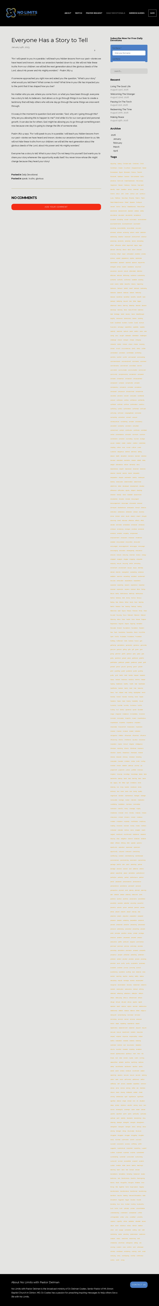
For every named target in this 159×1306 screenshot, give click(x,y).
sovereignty (119, 1109)
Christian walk (127, 163)
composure (121, 391)
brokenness (127, 318)
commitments (114, 366)
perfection (113, 877)
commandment (126, 361)
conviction (128, 434)
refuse (129, 1002)
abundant (121, 215)
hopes (119, 701)
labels (140, 774)
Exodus (133, 172)
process (139, 937)
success (127, 1144)
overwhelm (133, 860)
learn (139, 778)
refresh (140, 998)
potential (126, 903)
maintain (120, 795)
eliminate (119, 525)
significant (140, 1096)
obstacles (137, 838)
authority (120, 280)
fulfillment (120, 641)
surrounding (139, 1157)
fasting (112, 602)
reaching (118, 976)
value (112, 1225)
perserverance (127, 881)
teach (118, 1170)
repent (138, 1023)
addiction (143, 232)
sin (137, 1101)
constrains (128, 426)
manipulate (113, 800)
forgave (143, 619)
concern (126, 396)
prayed (117, 912)
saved (112, 1071)
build (111, 323)
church (118, 348)
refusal (118, 1002)
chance (120, 340)
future (136, 641)
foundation (134, 628)
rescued (112, 1032)
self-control (127, 1079)
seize (121, 1079)
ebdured (124, 520)
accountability (121, 228)
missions (126, 817)
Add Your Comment (56, 207)
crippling (112, 447)
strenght (132, 1122)
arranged (113, 267)
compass (121, 383)
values (144, 1221)
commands (135, 361)
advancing (113, 241)
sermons (143, 1084)
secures (126, 1075)
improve (119, 731)
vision (112, 1230)
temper (131, 1170)
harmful (137, 679)
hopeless (113, 701)
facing (143, 589)
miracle (144, 813)
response (125, 1036)
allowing (118, 249)
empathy (126, 533)
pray (139, 912)
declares (143, 456)
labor (145, 774)
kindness (140, 770)
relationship (113, 1010)
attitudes (113, 275)
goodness (118, 658)
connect (128, 417)
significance (132, 1096)
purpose (119, 967)
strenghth (126, 1122)
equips (129, 568)
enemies (132, 555)
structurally (130, 1131)
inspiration (113, 744)
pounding (133, 903)
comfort (119, 357)
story (144, 1118)
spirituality (136, 1114)
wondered (119, 1251)
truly (122, 1204)
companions (132, 374)
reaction (125, 976)
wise (124, 1247)
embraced (134, 525)
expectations (128, 580)
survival (120, 1161)
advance (143, 237)
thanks (112, 1182)
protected (126, 955)
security (137, 1075)
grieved (112, 666)
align (140, 245)
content (121, 430)
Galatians (120, 176)
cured (139, 447)
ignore (134, 709)
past (130, 869)
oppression (137, 847)
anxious (112, 258)
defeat (139, 460)
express (127, 589)
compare (113, 378)
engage (126, 559)
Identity (112, 189)
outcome (121, 851)
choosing (141, 344)
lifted (123, 783)
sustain (112, 1165)
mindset (120, 813)
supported (129, 1148)
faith (123, 598)
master (127, 800)
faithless (118, 598)
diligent (133, 490)
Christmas (136, 163)
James (130, 189)
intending (120, 748)
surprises (126, 1152)
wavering (126, 1234)
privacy (130, 933)
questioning (113, 972)
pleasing (127, 894)
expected (113, 585)
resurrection (130, 1045)
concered (113, 396)
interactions (125, 752)
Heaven (120, 185)
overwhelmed (114, 860)
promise (126, 946)
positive (119, 899)
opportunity (113, 847)
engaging (132, 559)
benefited (126, 297)
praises (142, 907)
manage (143, 795)
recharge (126, 980)
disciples (121, 499)
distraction (129, 512)
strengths (121, 1127)
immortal (113, 718)
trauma (119, 1195)
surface (112, 1152)
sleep (112, 1105)
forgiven (121, 623)
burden (131, 323)
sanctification (119, 1066)
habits (121, 675)
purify (123, 963)
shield (140, 1092)
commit (139, 366)
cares (141, 331)
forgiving (132, 623)
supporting (137, 1148)
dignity (127, 490)
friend (135, 632)
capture (125, 331)
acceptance (137, 215)
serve (117, 1088)
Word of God (141, 206)
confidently (141, 400)
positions (113, 899)
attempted (132, 271)
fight (119, 611)
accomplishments (115, 224)
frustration (138, 636)
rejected (112, 1006)
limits (139, 783)
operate (133, 843)
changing (138, 340)
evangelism (125, 572)
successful (120, 1144)
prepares (113, 920)
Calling (120, 163)
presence (141, 920)
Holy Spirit (141, 185)
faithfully (131, 593)
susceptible (127, 1161)
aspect (124, 267)
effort (142, 520)
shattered (129, 1092)
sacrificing (134, 1062)
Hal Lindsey (139, 181)
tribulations (113, 1200)
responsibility (133, 1036)
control (112, 434)
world (143, 1251)
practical (130, 907)
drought (144, 516)
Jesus (118, 194)
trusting (133, 1204)
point (140, 894)
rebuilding (113, 980)
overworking (141, 860)
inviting (143, 761)
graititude (135, 658)
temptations (113, 1174)
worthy (112, 1260)
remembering (122, 1015)
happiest (142, 675)
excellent (134, 576)
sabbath (121, 1062)
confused (143, 408)
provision (113, 963)
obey (118, 838)
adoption (120, 237)
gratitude (121, 662)
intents (119, 752)
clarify (133, 348)
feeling (139, 606)
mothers (143, 826)
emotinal (134, 529)
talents (134, 1165)
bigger (139, 301)
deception (124, 456)
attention (139, 271)
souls (140, 1105)
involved (112, 765)
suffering (134, 1144)
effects (137, 520)
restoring (138, 1041)
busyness (113, 327)
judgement (113, 770)
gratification (113, 662)
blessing (119, 310)
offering (123, 843)
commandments (115, 361)
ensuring (125, 563)
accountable (130, 228)
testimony (113, 1178)
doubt (127, 516)
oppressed (129, 847)
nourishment (127, 834)
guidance (129, 671)
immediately (134, 714)
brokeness (119, 318)
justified (133, 770)
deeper (133, 460)
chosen (112, 348)
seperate (129, 1084)
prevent (142, 929)
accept (126, 219)
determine (113, 486)
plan (111, 894)
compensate (129, 383)
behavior (119, 288)
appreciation (114, 262)
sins (134, 1101)
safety (112, 1066)
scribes (122, 1071)
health (131, 684)
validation (131, 1221)
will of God (121, 1243)
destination (128, 477)
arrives (119, 267)
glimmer (117, 654)
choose (136, 344)
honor (136, 697)
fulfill (125, 641)
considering (124, 421)
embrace (113, 529)
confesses (120, 400)
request (138, 1028)
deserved (136, 469)
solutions (123, 1105)
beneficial (119, 297)
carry (116, 335)
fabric (138, 589)
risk (142, 1053)
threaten (137, 1182)
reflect (112, 998)
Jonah (127, 194)
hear (135, 688)
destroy (112, 482)
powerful (113, 907)
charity (119, 344)
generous (136, 645)
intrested (132, 757)
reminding (113, 1019)
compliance (137, 387)
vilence (134, 1225)
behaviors (113, 288)
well (138, 1238)
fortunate (113, 628)
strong (124, 1131)
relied (137, 1010)
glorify (123, 654)
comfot (125, 357)
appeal (118, 258)
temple (137, 1170)
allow (129, 249)
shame (112, 1092)
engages (119, 559)
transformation (114, 1191)
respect (112, 1036)
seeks (112, 1079)
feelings (133, 606)
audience (133, 275)
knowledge (134, 774)
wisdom (119, 1247)
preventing (136, 929)
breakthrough (140, 314)
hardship (131, 679)
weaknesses (134, 1234)
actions (132, 232)
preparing (126, 920)
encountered (120, 542)
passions (119, 869)
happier (136, 675)
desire (130, 473)
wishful (129, 1247)
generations (120, 645)
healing (112, 684)
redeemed (136, 985)
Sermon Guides (136, 13)
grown (135, 666)
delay (143, 460)
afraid (123, 245)
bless (125, 310)
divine (112, 516)
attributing (126, 275)
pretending (120, 929)
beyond (125, 301)
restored (125, 1041)
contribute (136, 430)
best (144, 297)
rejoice (129, 1006)
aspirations (131, 267)
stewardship (137, 1118)
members (129, 804)
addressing (113, 237)
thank (117, 1182)
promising (133, 946)
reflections (127, 993)
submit (132, 1139)
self (118, 1084)
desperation (113, 477)
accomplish (137, 224)
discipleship (113, 499)
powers (119, 907)
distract (135, 512)
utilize (125, 1221)
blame (119, 305)
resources (140, 1032)
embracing (120, 529)
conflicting (113, 408)
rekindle (135, 1006)
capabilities (128, 327)
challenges (143, 335)
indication (137, 731)
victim (117, 1225)
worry (118, 1255)
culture (134, 447)
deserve (112, 473)
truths (32, 178)
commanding (141, 357)
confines (126, 404)
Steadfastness (131, 206)
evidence (141, 572)
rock (116, 1058)
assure (126, 271)
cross (123, 447)
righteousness (120, 1053)
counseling (129, 439)
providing (143, 959)
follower (143, 615)
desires (124, 473)
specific (112, 1114)
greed (140, 662)
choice (130, 344)
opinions (139, 843)
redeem (112, 989)
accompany (133, 219)
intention (113, 752)
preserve (126, 924)
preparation (133, 916)
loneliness (134, 787)
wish (134, 1247)
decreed (112, 460)
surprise (132, 1152)
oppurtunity (113, 851)
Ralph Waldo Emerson (116, 202)
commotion (113, 370)
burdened (118, 323)
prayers (123, 912)
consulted (136, 426)
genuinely (144, 645)
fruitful (117, 636)
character (113, 344)
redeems (143, 985)
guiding (140, 671)
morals (138, 826)
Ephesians (127, 172)
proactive (113, 937)
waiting (134, 1230)
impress (112, 731)
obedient (143, 834)
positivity (125, 899)
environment (122, 568)
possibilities (141, 899)
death (117, 456)
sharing (122, 1092)
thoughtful (124, 1182)
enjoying (112, 563)
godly (112, 658)
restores (131, 1041)
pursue (126, 967)
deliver (126, 464)
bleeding (131, 305)
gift (133, 649)
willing (136, 1243)
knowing (119, 774)
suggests (113, 1148)
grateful (141, 658)
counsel (136, 439)
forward (119, 628)
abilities (136, 211)
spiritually (143, 1114)
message (132, 808)
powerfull (140, 903)
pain (123, 864)
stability (123, 1118)
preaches (113, 916)
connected (138, 413)
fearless (118, 606)
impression (139, 727)
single (124, 1101)
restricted (113, 1045)
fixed (145, 611)
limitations (133, 783)
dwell (119, 520)
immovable (120, 718)
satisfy (141, 1066)
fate (117, 602)
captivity (112, 331)
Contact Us (139, 1285)
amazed (139, 249)
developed (126, 486)
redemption (120, 989)
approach (121, 262)
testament (137, 1174)
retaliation (138, 1045)
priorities (123, 933)
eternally (140, 568)
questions (122, 972)
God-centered (135, 176)
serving (128, 1088)
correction (122, 439)
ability (142, 211)
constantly (121, 426)
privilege (141, 933)
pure (118, 963)
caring (112, 335)
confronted (135, 408)
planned (137, 890)
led (111, 783)
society (117, 1105)
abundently (129, 215)
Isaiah (118, 189)
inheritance (127, 740)
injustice (134, 740)
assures (120, 271)
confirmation (134, 404)
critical (119, 447)
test (119, 1178)
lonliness (113, 791)
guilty (112, 675)
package (112, 864)
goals (138, 654)
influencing (113, 740)
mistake (112, 821)
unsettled (132, 1217)
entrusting (137, 563)
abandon (130, 211)
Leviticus (142, 194)
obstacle (143, 838)
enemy (138, 555)
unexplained (132, 1213)
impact (134, 718)
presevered (141, 924)
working (134, 1251)
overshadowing (129, 856)
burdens (124, 323)
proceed (133, 937)
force (133, 619)
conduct (112, 400)
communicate (122, 370)
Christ (142, 163)
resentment (125, 1032)
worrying (113, 1255)
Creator (120, 168)
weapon (112, 1238)
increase (125, 731)
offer (128, 843)
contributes (128, 430)
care (145, 331)
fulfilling (112, 641)
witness (112, 1251)
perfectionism (140, 873)
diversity (141, 512)
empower (131, 537)
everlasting (133, 572)
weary (118, 1238)
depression (128, 469)
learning (134, 778)
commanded (132, 357)
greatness (134, 662)
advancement (136, 237)
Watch (78, 13)
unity (126, 1217)
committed (132, 366)
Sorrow (118, 206)
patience (135, 869)
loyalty (140, 791)
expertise (141, 585)
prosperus (113, 955)
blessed (138, 305)
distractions (121, 512)
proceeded (126, 937)
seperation (136, 1084)
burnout (141, 323)
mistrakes (119, 821)
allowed (112, 249)
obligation (124, 838)
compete (137, 383)
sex (137, 1088)
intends (126, 748)
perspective (113, 890)
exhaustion (120, 580)
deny (138, 464)
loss (118, 791)
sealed (142, 1071)
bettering (119, 301)
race (133, 972)
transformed (133, 1191)
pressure (113, 929)
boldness (140, 310)
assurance (113, 271)
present (112, 924)
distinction (113, 512)
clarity (138, 348)
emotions (113, 533)
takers (128, 1165)
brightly (112, 318)
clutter (143, 348)
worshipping (125, 1255)
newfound (119, 834)
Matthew (117, 198)
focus (124, 615)
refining (141, 989)
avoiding (140, 280)
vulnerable (128, 1230)
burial (136, 323)
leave (144, 778)
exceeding (126, 576)
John (122, 194)
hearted (120, 688)
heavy (112, 692)
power (125, 907)
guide (135, 671)
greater (127, 662)
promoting (113, 950)
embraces (141, 525)
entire (131, 563)
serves (112, 1088)
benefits (133, 297)
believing (138, 292)
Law (137, 194)
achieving (126, 232)
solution (129, 1105)
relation (121, 1010)
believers (113, 292)
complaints (123, 387)
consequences (114, 421)
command (143, 361)
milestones (113, 813)
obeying (112, 838)
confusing (113, 413)
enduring (125, 555)
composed (113, 391)
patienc (141, 869)
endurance (139, 550)
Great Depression (129, 181)
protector (113, 959)
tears (123, 1170)
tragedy (141, 1187)
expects (127, 585)
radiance (138, 972)
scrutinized (135, 1071)
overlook (121, 856)
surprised (119, 1152)
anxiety (143, 254)
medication (141, 800)
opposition (122, 847)
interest (140, 752)
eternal (112, 572)
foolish (128, 619)
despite (121, 477)
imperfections (141, 718)
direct (124, 494)
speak (25, 178)
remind (126, 1019)
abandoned (113, 211)
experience (134, 585)
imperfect (122, 722)
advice (134, 241)
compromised (130, 391)
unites (122, 1217)
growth (140, 666)
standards (130, 1118)
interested (134, 752)
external (133, 589)
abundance (113, 215)
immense (142, 714)
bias (130, 301)
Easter (144, 168)
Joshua (132, 194)
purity (128, 963)
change (132, 340)
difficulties (121, 490)
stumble (117, 1139)
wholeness (113, 1243)
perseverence (114, 886)
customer (113, 451)
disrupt (137, 507)
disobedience (122, 507)
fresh (115, 632)
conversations (120, 434)
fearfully (141, 602)
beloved (112, 297)
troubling (113, 1204)
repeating (123, 1023)
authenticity (141, 275)
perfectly (120, 877)
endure (119, 555)
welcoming (132, 1238)
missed (120, 817)
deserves (142, 469)
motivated (113, 830)
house (141, 701)
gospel (124, 658)
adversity (127, 241)
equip (135, 568)
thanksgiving (141, 1178)
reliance (132, 1010)
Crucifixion (127, 168)
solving (135, 1105)
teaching (112, 1170)
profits (120, 942)
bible (134, 301)
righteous (129, 1053)
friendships (121, 632)
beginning (140, 284)
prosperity (142, 950)
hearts (126, 688)
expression (120, 589)
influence (143, 735)
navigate (137, 830)
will (140, 1243)
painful (119, 864)
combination (114, 353)
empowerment (114, 537)
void (116, 1230)
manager (136, 795)
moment (126, 826)
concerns (120, 396)
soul (144, 1105)
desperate (136, 473)
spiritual (112, 1118)
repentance (130, 1023)
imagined (118, 714)
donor (122, 516)
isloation (124, 765)
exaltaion (113, 576)
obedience (136, 834)
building (140, 318)
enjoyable (139, 559)
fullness (131, 641)
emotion (119, 533)
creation (129, 443)
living (121, 787)
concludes (133, 396)
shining (112, 1096)
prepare (119, 920)
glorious (40, 178)
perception (132, 873)
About (68, 13)
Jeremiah (136, 189)
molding (112, 826)
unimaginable (114, 1217)
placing (131, 890)
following (113, 619)
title (117, 1187)
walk (143, 1230)
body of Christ (132, 310)
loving (135, 791)
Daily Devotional (30, 174)
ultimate (126, 1208)
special (143, 1109)
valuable (137, 1221)
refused (123, 1002)
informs (120, 740)
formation (139, 623)
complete (130, 387)
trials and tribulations (135, 1195)
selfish (142, 1079)
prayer (129, 912)
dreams (133, 516)
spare (133, 1109)
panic (127, 864)
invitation (127, 761)
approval (128, 262)
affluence (118, 245)
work (139, 1251)
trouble (139, 1200)
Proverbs (131, 198)
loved (122, 791)
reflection (134, 993)
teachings (140, 1165)
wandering (113, 1234)
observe (130, 838)
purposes (113, 967)
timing (112, 1187)
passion (125, 869)
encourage (141, 546)
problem (119, 937)
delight (112, 464)
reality (136, 976)
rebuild (120, 980)
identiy (122, 709)
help (126, 692)
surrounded (130, 1157)
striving (112, 1131)
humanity (113, 705)
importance (129, 722)
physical (121, 890)
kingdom (113, 774)
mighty (138, 808)
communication (132, 370)
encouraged (114, 546)
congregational (129, 413)
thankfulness (125, 1178)
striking (139, 1127)
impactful (128, 718)
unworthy (140, 1217)
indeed (131, 731)
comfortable (130, 353)
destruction (119, 482)
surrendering (114, 1157)
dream (138, 516)
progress (132, 942)
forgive (127, 623)
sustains (141, 1161)
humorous (133, 705)
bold (111, 314)
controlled (144, 430)
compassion (113, 383)
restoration (119, 1041)
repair (117, 1023)
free (111, 632)
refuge (112, 1002)
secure (132, 1075)
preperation (133, 920)
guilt (116, 675)
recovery (129, 985)
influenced (128, 735)
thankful (133, 1178)
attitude (119, 275)
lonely (140, 787)
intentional (133, 748)
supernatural (121, 1148)
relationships (142, 1006)
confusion (120, 413)
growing (129, 666)
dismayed (113, 507)
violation (140, 1225)
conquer (134, 417)
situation (142, 1101)
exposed (112, 589)
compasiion (128, 378)
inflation (120, 735)
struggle (127, 1135)
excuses (112, 580)
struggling (134, 1135)
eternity (118, 572)
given (137, 649)
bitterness (113, 305)
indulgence (113, 735)
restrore (119, 1045)
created (118, 443)
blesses (144, 305)
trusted (127, 1204)
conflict (120, 408)
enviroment (113, 568)
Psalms (137, 198)
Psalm (143, 198)
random (112, 976)
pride (111, 933)
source (112, 1109)
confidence (133, 400)
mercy (126, 808)
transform (113, 1195)
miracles (137, 813)
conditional (141, 396)
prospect (135, 950)
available (134, 280)
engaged (113, 559)
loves (126, 791)
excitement (141, 576)
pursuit (138, 967)
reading (131, 976)
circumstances (126, 348)
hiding (130, 692)
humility (126, 705)
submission (125, 1139)
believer (119, 292)
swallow (118, 1165)
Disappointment (136, 168)
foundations (126, 628)
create (123, 443)
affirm (112, 245)
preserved (119, 924)
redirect (135, 989)
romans (125, 1058)
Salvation (132, 202)
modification (134, 821)
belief (131, 288)
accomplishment (127, 224)
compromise (139, 391)
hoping (128, 701)
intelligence (138, 744)
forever (138, 619)
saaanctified (113, 1062)
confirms (141, 404)
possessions (133, 899)
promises (120, 946)
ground (123, 666)
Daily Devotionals (115, 13)
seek (116, 1079)
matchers (133, 800)
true (118, 1204)
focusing (119, 615)
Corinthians (113, 168)
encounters (129, 542)
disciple (127, 499)
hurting (112, 709)
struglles (141, 1135)
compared (141, 374)
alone (133, 249)
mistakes (139, 817)
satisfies (134, 1066)
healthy (126, 684)
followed (130, 615)
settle (133, 1088)
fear (123, 606)
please (122, 894)
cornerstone (113, 439)
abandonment (122, 211)
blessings (113, 310)
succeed (113, 1144)
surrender (122, 1157)
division (117, 516)
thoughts (131, 1182)
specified (119, 1114)
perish (112, 881)
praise (112, 912)
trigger (127, 1200)
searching (113, 1075)
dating (140, 451)
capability (136, 327)
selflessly (113, 1084)
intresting (139, 757)
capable (142, 327)
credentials (142, 443)
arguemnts (141, 262)
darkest (127, 451)
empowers (124, 537)
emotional (141, 529)
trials (144, 1195)
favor (135, 602)
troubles (132, 1200)
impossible (113, 727)
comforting (138, 353)
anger (123, 254)
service (122, 1088)
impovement (122, 727)
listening (112, 787)
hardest (117, 679)
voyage (121, 1230)
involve (119, 765)
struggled (113, 1135)
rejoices (123, 1006)
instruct (125, 744)
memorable (136, 804)
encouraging (114, 550)
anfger (119, 254)
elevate (112, 525)
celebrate (128, 335)
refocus (125, 998)
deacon (112, 456)
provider (124, 959)
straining (112, 1122)
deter (119, 486)
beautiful (127, 284)
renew (112, 1023)
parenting (133, 864)
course (112, 443)
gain (141, 641)
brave (133, 314)
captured (119, 331)
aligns (136, 245)
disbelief (129, 494)
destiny (134, 477)
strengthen (113, 1127)
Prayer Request (94, 13)
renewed (139, 1019)
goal (143, 654)
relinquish (113, 1015)
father (126, 602)
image (112, 714)
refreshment (133, 998)
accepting (120, 219)
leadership (113, 778)
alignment (130, 245)
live (118, 787)
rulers (136, 1058)
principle (117, 933)
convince (142, 434)
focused (112, 615)
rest (124, 1045)
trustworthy (140, 1204)
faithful (112, 598)
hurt (117, 709)
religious (143, 1010)
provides (131, 959)
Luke (112, 198)
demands (132, 464)
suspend (135, 1161)
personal (138, 886)
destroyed (141, 477)
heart (130, 688)
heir (116, 692)
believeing (143, 288)
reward (112, 1053)
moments (119, 826)
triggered (121, 1200)
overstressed (139, 856)
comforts (112, 357)
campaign (120, 327)
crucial (128, 447)
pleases (116, 894)
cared (131, 331)
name (132, 830)
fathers (121, 602)
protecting (134, 955)
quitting (128, 972)
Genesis (126, 176)
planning (143, 890)
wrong (122, 1260)
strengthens (140, 1122)
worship (132, 1255)
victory (129, 1225)
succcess (138, 1139)
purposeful (134, 963)
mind (126, 813)
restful (112, 1041)
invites (133, 761)
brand (122, 314)
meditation (121, 804)
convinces (135, 434)
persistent (131, 886)
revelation (139, 1049)
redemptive (128, 989)
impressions (130, 727)
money (132, 826)
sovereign (127, 1109)
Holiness (133, 185)
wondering (127, 1251)
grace (129, 658)
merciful (120, 808)
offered (117, 843)
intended (113, 748)
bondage (116, 314)
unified (140, 1213)
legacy (116, 783)
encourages (133, 546)
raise (143, 972)
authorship (127, 280)
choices (125, 344)
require (144, 1028)
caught (122, 335)
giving (112, 654)
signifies (112, 1101)
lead (129, 778)
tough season (134, 1187)
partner (140, 864)
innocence (142, 740)
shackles (142, 1088)
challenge (113, 340)
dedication (127, 460)
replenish (131, 1028)
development (134, 486)
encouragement (124, 546)
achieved (113, 232)
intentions (141, 748)
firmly (140, 611)
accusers (138, 228)
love (131, 791)
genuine (112, 649)
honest (119, 697)
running (141, 1058)
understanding (114, 1213)
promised (113, 946)
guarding (117, 671)
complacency (114, 387)
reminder (137, 1015)
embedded (126, 525)
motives (126, 830)
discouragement (115, 503)
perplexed (118, 881)
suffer (140, 1144)
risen (134, 1053)
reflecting (120, 993)
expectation (137, 580)
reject (118, 1006)
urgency (112, 1221)
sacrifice (127, 1062)
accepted (113, 219)
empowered (134, 533)
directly (119, 494)
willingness (129, 1243)
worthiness (140, 1255)
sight (125, 1096)
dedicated (120, 460)
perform (141, 877)
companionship (123, 374)
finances (134, 611)
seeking (144, 1075)
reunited (118, 1049)
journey (137, 765)
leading (120, 778)
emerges (127, 529)
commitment (124, 366)
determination (128, 482)
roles (120, 1058)
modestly (126, 821)
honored (124, 697)
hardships (124, 679)
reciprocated (139, 980)
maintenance (129, 795)
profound (126, 942)
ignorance (128, 709)
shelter (135, 1092)
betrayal (112, 301)
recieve (132, 980)
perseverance (137, 881)
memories (113, 808)
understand (123, 1213)
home (143, 692)
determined (137, 482)
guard (123, 671)
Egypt (121, 172)
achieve (119, 232)
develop (141, 486)
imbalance (125, 714)
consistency (138, 421)
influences (135, 735)
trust (111, 1208)
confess (126, 400)
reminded (130, 1015)
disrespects (130, 507)
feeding (127, 606)
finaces (129, 611)
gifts (129, 649)
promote (140, 946)
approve (134, 262)
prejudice (125, 916)
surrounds (113, 1161)
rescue (119, 1032)
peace (125, 873)
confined (119, 404)
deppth (121, 469)
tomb (127, 1187)
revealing (132, 1049)
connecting (113, 417)
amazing (113, 254)
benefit (139, 297)
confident (113, 404)
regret (140, 1002)
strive (144, 1127)
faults (131, 602)
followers (136, 615)
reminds (120, 1019)
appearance (125, 258)
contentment (114, 430)
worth (117, 1260)
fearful (112, 606)
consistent (113, 426)
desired (119, 473)
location (127, 787)
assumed (138, 267)
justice (128, 770)
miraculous (113, 817)
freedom (141, 628)
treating (125, 1195)
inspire (120, 744)
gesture (119, 649)
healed (143, 679)
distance (143, 507)
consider (131, 421)
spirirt (125, 1114)
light (127, 783)
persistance (123, 886)
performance (134, 877)
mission (133, 817)
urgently (119, 1221)
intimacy (125, 757)
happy (112, 679)
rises (138, 1053)
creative (135, 443)
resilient (133, 1032)
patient (112, 873)
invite (138, 761)
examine (119, 576)
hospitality (135, 701)
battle (121, 284)
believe (132, 292)
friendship (130, 632)
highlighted (137, 692)
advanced (127, 237)
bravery (128, 314)
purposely (142, 963)
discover (139, 503)
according (113, 228)
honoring (130, 697)
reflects (141, 993)
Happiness (113, 185)
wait (139, 1230)
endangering (130, 550)
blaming (125, 305)
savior (117, 1071)
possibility (113, 903)
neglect (112, 834)
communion (142, 370)
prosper (120, 955)
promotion (129, 950)
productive (113, 942)
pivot (126, 890)
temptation (122, 1174)
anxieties (137, 254)
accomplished (142, 219)
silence (119, 1101)
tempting (129, 1174)
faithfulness (139, 593)
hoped (141, 697)
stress (133, 1127)
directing (139, 490)
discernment (137, 494)
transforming (142, 1191)
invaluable (113, 761)
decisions (131, 456)
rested (140, 1036)
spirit (118, 1118)
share (117, 1092)
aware (116, 284)
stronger (118, 1131)
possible (120, 903)
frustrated (123, 636)
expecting (120, 585)
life (120, 783)
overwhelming (124, 860)
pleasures (135, 894)
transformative (124, 1191)
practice (136, 907)
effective (131, 520)
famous (139, 598)
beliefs (126, 288)
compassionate (137, 378)
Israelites (123, 189)
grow (111, 671)
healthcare (119, 684)
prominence (140, 942)
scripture (128, 1071)
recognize (113, 985)
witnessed (140, 1247)
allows (124, 249)
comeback (122, 353)
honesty (112, 697)
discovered (132, 503)
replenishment (123, 1028)
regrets (135, 1002)
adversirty (121, 241)
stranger (119, 1122)
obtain (112, 843)
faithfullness (124, 593)
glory (134, 654)
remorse (132, 1019)
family (128, 598)
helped (121, 692)
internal (112, 757)
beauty (133, 284)
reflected (113, 993)
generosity (129, 645)
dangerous (120, 451)
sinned (129, 1101)
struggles (120, 1135)
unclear (132, 1208)
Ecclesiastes (114, 172)
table (123, 1165)
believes (125, 292)
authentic (113, 280)
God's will (120, 181)
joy (141, 765)
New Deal (125, 198)
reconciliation (121, 985)
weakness (142, 1234)
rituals (112, 1058)
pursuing (132, 967)
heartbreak (142, 684)
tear (127, 1170)
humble (120, 705)
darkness (134, 451)
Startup (124, 206)
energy (144, 555)
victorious (123, 1225)
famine (133, 598)
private (135, 933)
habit (125, 675)
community (113, 374)
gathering (113, 645)
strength (127, 1127)
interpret (118, 757)
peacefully (119, 873)
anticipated (130, 254)
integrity (131, 744)
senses (123, 1084)
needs (143, 830)
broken (134, 318)
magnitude (113, 795)
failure (112, 593)
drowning (113, 520)
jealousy (130, 765)
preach (119, 916)
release (126, 1010)
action (137, 232)
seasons (120, 1075)
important (137, 722)
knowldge (127, 774)
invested (120, 761)
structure (138, 1131)
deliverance (119, 464)
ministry (131, 813)
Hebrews (127, 185)
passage (112, 869)
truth (121, 1208)
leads (125, 778)
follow (119, 619)
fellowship (113, 611)
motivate (120, 830)
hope (123, 701)
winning (112, 1247)
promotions (121, 950)
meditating (113, 804)
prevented (128, 929)
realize (142, 976)
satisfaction (128, 1066)
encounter (137, 542)
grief (144, 662)
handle (131, 675)
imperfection (114, 722)
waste (120, 1234)
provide (137, 959)
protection (141, 955)
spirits (129, 1114)
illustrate (140, 709)
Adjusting (113, 163)
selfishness (135, 1079)
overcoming (136, 851)
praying (134, 912)
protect (119, 959)
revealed (125, 1049)
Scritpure (139, 202)
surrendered (140, 1152)
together (121, 1187)
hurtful (140, 705)
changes (125, 340)
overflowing (113, 856)
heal (136, 684)
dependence (114, 469)
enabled (112, 542)
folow (123, 619)
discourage (125, 503)
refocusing (118, 998)
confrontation (127, 408)
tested (143, 1174)
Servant (112, 206)
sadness (140, 1062)
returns (112, 1049)
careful (136, 331)
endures (112, 555)
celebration (135, 335)
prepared (140, 916)
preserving (133, 924)
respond (118, 1036)
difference (113, 490)
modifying (142, 821)
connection (121, 417)
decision (137, 456)
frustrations (130, 636)
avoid (111, 284)
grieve (118, 666)
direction (112, 494)
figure (123, 611)
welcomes (125, 1238)
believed (136, 288)
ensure (119, 563)
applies (132, 258)
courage (142, 439)
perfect (126, 877)
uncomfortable (140, 1208)
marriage (121, 800)
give (141, 649)
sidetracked (119, 1096)
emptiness (139, 537)
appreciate (139, 258)
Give (152, 13)
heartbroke (113, 688)
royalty (131, 1058)
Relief (126, 202)
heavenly (140, 688)
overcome (128, 851)
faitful (117, 593)
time (142, 1182)
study (112, 1139)
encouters (122, 550)
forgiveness (113, 623)
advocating (140, 241)
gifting (125, 649)
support (144, 1148)
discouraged (135, 499)
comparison (120, 378)
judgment (121, 770)
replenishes (113, 1028)
